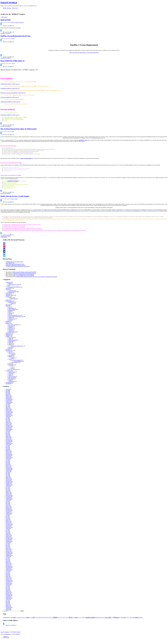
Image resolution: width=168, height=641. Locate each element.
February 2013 (9, 577)
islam (55, 617)
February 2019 (9, 493)
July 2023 (8, 431)
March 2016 (8, 534)
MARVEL (10, 328)
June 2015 (8, 544)
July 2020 (8, 472)
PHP (12, 368)
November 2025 (9, 399)
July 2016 (8, 529)
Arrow (9, 374)
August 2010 (8, 608)
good (35, 617)
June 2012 (8, 587)
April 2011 (8, 603)
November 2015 (9, 539)
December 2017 (9, 509)
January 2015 (8, 550)
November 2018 (9, 496)
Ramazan (10, 312)
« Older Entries (4, 17)
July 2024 (8, 417)
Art (6, 285)
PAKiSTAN (8, 333)
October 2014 (8, 554)
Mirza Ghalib (11, 377)
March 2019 (8, 491)
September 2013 (9, 569)
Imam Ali (46, 617)
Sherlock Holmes (12, 331)
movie (83, 617)
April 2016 (8, 533)
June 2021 (8, 461)
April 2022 (8, 449)
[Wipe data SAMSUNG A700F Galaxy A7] (10, 97)
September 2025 (9, 402)
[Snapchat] (85, 251)
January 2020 (8, 480)
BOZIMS (18, 634)
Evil (24, 617)
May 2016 (8, 531)
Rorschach (10, 329)
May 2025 (8, 406)
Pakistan (116, 617)
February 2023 (9, 437)
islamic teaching (59, 617)
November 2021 (9, 455)
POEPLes (8, 335)
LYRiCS (10, 344)
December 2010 (9, 607)
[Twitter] (85, 254)
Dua (9, 307)
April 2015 (8, 547)
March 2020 (8, 477)
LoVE (7, 322)
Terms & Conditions (5, 632)
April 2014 (8, 561)
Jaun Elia (10, 343)
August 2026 (8, 389)
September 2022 (9, 443)
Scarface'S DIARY (12, 291)
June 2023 (8, 432)
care (11, 617)
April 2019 (8, 490)
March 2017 (8, 520)
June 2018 (8, 502)
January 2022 (8, 452)
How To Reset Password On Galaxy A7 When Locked (18, 129)
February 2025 (9, 409)
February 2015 (9, 549)
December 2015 (9, 537)
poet (122, 617)
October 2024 (8, 414)
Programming (11, 364)
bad (3, 617)
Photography (8, 334)
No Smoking (11, 290)
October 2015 (8, 540)
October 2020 (8, 470)
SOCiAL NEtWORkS (13, 369)
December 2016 (9, 523)
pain (112, 617)
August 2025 (8, 403)
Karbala (67, 617)
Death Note (13, 298)
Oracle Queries (14, 362)
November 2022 (9, 441)
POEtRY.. (8, 336)
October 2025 (8, 401)
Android (13, 63)
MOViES (8, 323)
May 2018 (8, 503)
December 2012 (9, 580)
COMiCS (10, 297)
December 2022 (9, 439)
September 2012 (9, 583)
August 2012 (8, 585)
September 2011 (9, 597)
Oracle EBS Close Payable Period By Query (15, 264)
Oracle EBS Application (16, 360)
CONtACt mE (6, 637)
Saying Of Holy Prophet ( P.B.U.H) (15, 316)
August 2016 (8, 528)
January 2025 (8, 410)
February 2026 (9, 396)
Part (119, 617)
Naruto (9, 380)
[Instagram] (85, 245)
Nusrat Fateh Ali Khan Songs (17, 346)
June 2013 (8, 573)
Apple (9, 351)
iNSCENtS (8, 304)
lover (73, 617)
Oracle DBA (108, 617)
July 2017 (8, 515)
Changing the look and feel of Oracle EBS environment (24, 273)
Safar (9, 314)
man (76, 617)
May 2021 (8, 462)
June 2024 (8, 418)
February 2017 (9, 521)
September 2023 (9, 429)
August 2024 (8, 416)
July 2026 (8, 390)
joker (65, 617)
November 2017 (9, 510)
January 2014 (8, 564)
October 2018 (8, 497)
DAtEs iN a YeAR (10, 295)
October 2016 (8, 526)
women (141, 617)
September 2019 (9, 484)
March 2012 (8, 590)
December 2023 (9, 425)
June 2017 (8, 516)
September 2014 (9, 555)
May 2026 (8, 392)
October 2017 (8, 511)
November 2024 (9, 412)
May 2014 (8, 560)
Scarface (10, 330)
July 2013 (8, 572)
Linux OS (10, 353)
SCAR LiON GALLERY (13, 284)
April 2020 (8, 476)
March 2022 (8, 450)
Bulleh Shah (11, 341)
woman (137, 617)
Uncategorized (9, 382)
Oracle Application (101, 617)
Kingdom (12, 198)
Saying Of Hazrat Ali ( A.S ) (14, 315)
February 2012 (9, 592)
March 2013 (8, 576)
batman (6, 617)
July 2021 (8, 460)
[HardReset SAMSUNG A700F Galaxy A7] (10, 88)
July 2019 (8, 487)
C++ (12, 367)
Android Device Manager (13, 180)
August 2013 (8, 570)
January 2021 (8, 467)
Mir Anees (10, 347)
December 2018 (9, 495)
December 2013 (9, 566)
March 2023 (8, 436)
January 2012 (8, 593)
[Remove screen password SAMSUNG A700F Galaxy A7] (13, 92)
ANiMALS (8, 282)
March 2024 (8, 422)
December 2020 (9, 468)
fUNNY (7, 296)
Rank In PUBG (6, 20)
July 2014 (8, 557)
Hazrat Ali (40, 617)
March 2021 (8, 464)
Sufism (9, 317)
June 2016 (8, 530)
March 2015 (8, 548)
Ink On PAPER (9, 301)
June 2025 (8, 405)
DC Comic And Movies (13, 324)
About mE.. (5, 636)
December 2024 (9, 411)
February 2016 (9, 535)
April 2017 (8, 518)
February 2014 (9, 563)
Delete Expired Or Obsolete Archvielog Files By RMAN (24, 272)
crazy (17, 617)
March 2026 (8, 395)
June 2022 (8, 447)
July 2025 (8, 404)
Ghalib (9, 342)
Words (12, 303)
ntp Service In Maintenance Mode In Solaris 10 (15, 265)
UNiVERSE (8, 383)
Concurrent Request (18, 361)
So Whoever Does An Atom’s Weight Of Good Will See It (18, 266)
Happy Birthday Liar (10, 262)
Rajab (9, 311)
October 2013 (8, 568)
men (78, 617)
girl (33, 617)
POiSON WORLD (9, 2)
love (70, 617)
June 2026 (8, 391)
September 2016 (9, 527)
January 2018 (8, 508)
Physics (10, 363)
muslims (92, 617)
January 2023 (8, 438)
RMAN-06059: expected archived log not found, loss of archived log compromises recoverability (37, 276)
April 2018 (8, 504)
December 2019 (9, 481)
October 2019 (8, 483)
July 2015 (8, 543)
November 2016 (9, 524)
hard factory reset (83, 140)
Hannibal (10, 327)
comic (14, 617)
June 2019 (8, 488)
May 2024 (8, 419)
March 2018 (8, 505)
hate (37, 617)
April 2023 (8, 435)
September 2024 (9, 415)
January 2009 (8, 609)
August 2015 (8, 542)
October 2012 (8, 582)
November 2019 (9, 482)
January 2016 (8, 536)
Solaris (12, 354)
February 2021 (9, 465)
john (63, 617)
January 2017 (8, 522)
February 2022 (9, 451)
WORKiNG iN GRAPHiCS (19, 22)
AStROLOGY (9, 288)
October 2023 (8, 428)
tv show (130, 617)
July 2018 (8, 501)
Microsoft (10, 355)
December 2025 (9, 398)
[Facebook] (85, 243)
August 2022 (8, 444)
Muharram (10, 310)
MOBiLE (12, 22)
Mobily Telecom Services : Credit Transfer (15, 196)
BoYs (7, 289)
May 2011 (8, 602)
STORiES (8, 349)
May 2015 (8, 546)
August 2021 (8, 458)
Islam (7, 305)
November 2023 (9, 426)
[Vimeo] (85, 256)
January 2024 (8, 424)
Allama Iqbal (11, 337)
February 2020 (9, 478)
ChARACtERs (9, 292)
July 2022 (8, 445)
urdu (133, 617)
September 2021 (9, 457)
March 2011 (8, 605)
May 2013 (8, 574)
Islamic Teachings (12, 309)
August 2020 (8, 471)
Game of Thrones (12, 376)
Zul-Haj (10, 320)
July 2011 (8, 600)
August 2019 (8, 485)
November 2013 (9, 567)
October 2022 (8, 442)
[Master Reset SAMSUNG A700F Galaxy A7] (10, 101)
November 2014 (9, 553)
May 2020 (8, 475)
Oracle (9, 358)
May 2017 (8, 517)
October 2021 (8, 456)
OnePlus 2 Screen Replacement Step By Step (16, 36)
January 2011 (8, 606)
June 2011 (8, 601)
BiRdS (9, 283)
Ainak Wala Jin (11, 371)
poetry (124, 617)
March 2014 (8, 562)
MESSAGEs (11, 302)
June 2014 (8, 559)
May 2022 (8, 448)
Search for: (5, 611)
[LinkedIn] (85, 249)
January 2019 (8, 494)
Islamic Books (11, 308)
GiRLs (7, 300)
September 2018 (9, 498)
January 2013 (8, 579)
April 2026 (8, 393)
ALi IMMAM (7, 634)
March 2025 (8, 408)
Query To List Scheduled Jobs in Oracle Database (23, 274)
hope (44, 617)
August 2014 (8, 556)
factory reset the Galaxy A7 (27, 158)
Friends (9, 375)
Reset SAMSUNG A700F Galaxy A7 (13, 61)
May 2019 (8, 489)
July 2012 (8, 586)
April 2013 (8, 575)
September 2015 (9, 541)
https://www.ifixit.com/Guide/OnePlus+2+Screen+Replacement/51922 (84, 52)
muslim (88, 617)
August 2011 (8, 599)
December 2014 (9, 551)
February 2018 (9, 507)
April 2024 (8, 421)
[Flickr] (85, 247)
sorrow (127, 617)
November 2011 (9, 595)
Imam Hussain (51, 617)
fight (25, 617)
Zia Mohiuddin (11, 381)
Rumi (9, 348)
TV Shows (8, 370)
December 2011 (9, 594)
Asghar (9, 338)
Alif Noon (10, 373)
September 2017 (9, 513)
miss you (81, 617)
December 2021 (9, 454)
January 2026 (8, 397)
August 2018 (8, 500)
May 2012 (8, 588)
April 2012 (8, 589)
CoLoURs (8, 294)
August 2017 (8, 514)
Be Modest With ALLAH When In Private (14, 261)
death (19, 617)
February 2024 (9, 423)
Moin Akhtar (11, 379)
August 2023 (8, 430)
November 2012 (9, 581)
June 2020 (8, 474)
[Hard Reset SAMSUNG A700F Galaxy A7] (10, 84)
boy (9, 617)
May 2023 (8, 434)
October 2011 (8, 596)
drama (21, 617)
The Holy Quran (11, 318)
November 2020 (9, 469)
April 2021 (8, 463)
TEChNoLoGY (9, 350)
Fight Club (10, 325)
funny (28, 617)
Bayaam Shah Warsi (12, 340)
